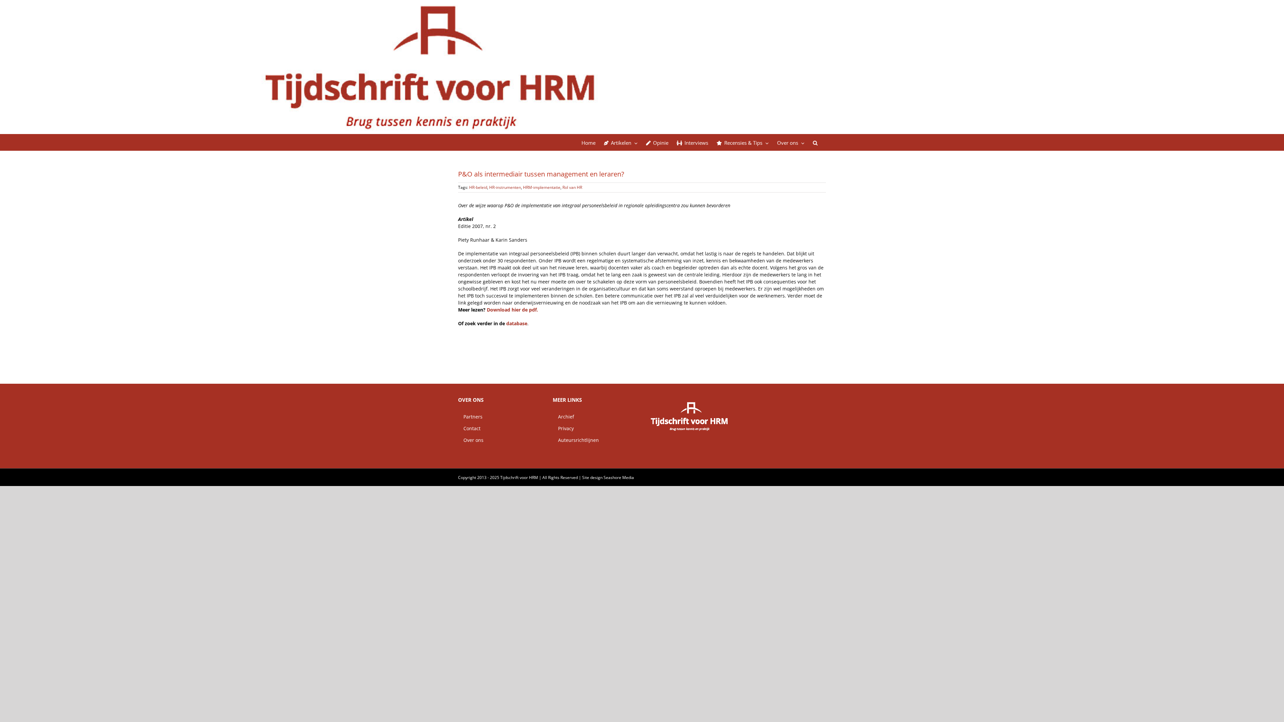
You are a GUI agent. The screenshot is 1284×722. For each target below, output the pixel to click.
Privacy (563, 428)
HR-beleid (478, 187)
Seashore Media (619, 477)
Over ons (471, 440)
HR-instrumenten (505, 187)
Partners (470, 416)
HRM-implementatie (541, 187)
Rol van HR (572, 187)
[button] (815, 142)
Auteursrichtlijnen (576, 440)
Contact (469, 428)
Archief (563, 416)
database (516, 323)
